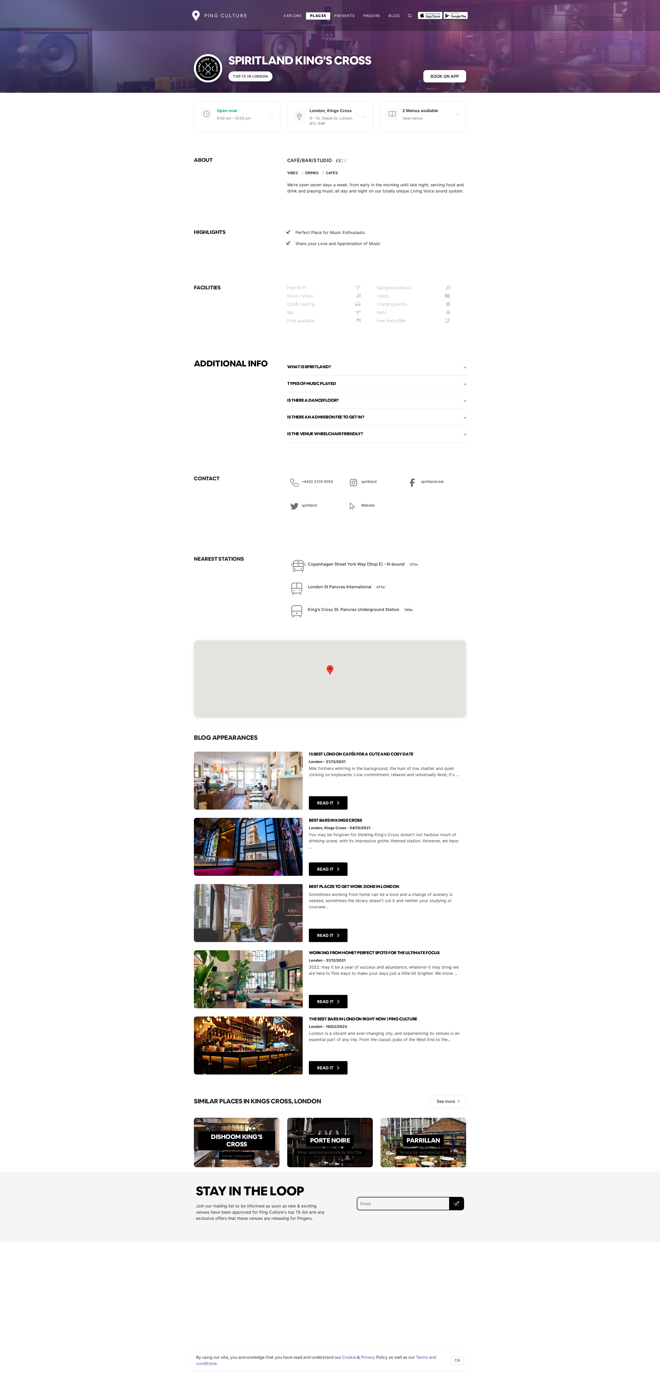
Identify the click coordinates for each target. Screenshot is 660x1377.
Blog (394, 15)
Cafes (332, 173)
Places (318, 15)
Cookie (349, 1357)
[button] (376, 367)
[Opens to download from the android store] (455, 15)
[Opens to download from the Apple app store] (430, 15)
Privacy (368, 1357)
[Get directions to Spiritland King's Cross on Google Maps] (330, 679)
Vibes (292, 173)
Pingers (372, 15)
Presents (344, 15)
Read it (326, 802)
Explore (293, 15)
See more (446, 1101)
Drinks (311, 173)
